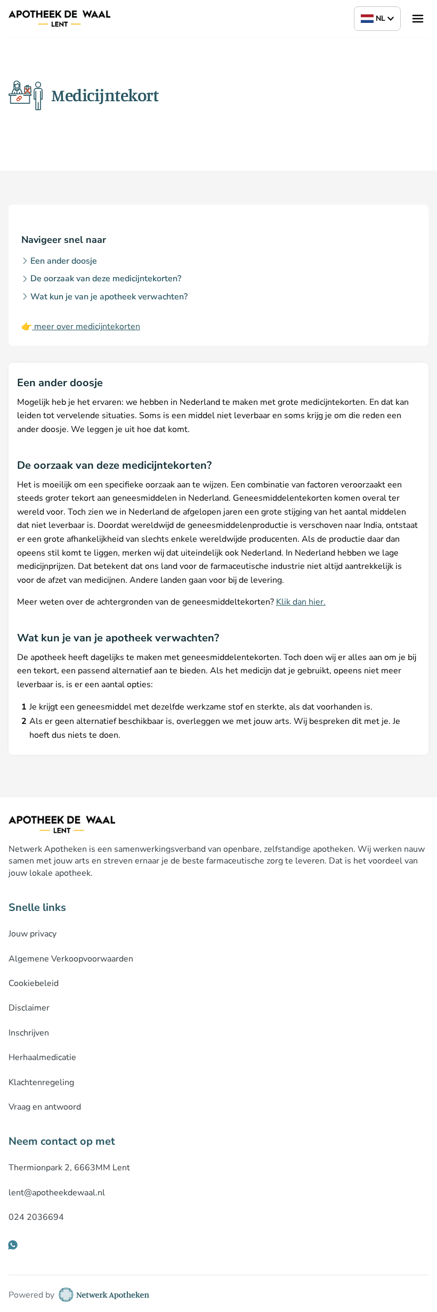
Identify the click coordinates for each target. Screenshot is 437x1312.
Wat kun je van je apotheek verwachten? (109, 297)
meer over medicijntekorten (86, 326)
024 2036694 (36, 1217)
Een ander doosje (63, 261)
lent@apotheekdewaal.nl (57, 1193)
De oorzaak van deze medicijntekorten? (105, 278)
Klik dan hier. (301, 602)
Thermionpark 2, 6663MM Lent (69, 1168)
